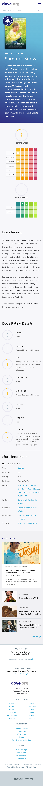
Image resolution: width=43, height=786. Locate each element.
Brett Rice (22, 485)
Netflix (12, 706)
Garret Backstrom (26, 492)
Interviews (21, 731)
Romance (31, 718)
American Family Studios (28, 523)
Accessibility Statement (15, 767)
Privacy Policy (21, 756)
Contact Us (21, 759)
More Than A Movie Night (21, 740)
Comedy (31, 712)
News (21, 737)
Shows (31, 703)
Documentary (11, 715)
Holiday (12, 718)
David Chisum (33, 489)
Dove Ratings (21, 750)
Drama (21, 468)
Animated (12, 712)
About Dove (21, 753)
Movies (12, 703)
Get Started (20, 674)
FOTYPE (38, 764)
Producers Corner (21, 728)
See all (35, 636)
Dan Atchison (23, 516)
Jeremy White (24, 500)
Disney (11, 709)
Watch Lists (21, 734)
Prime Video (31, 706)
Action (31, 709)
